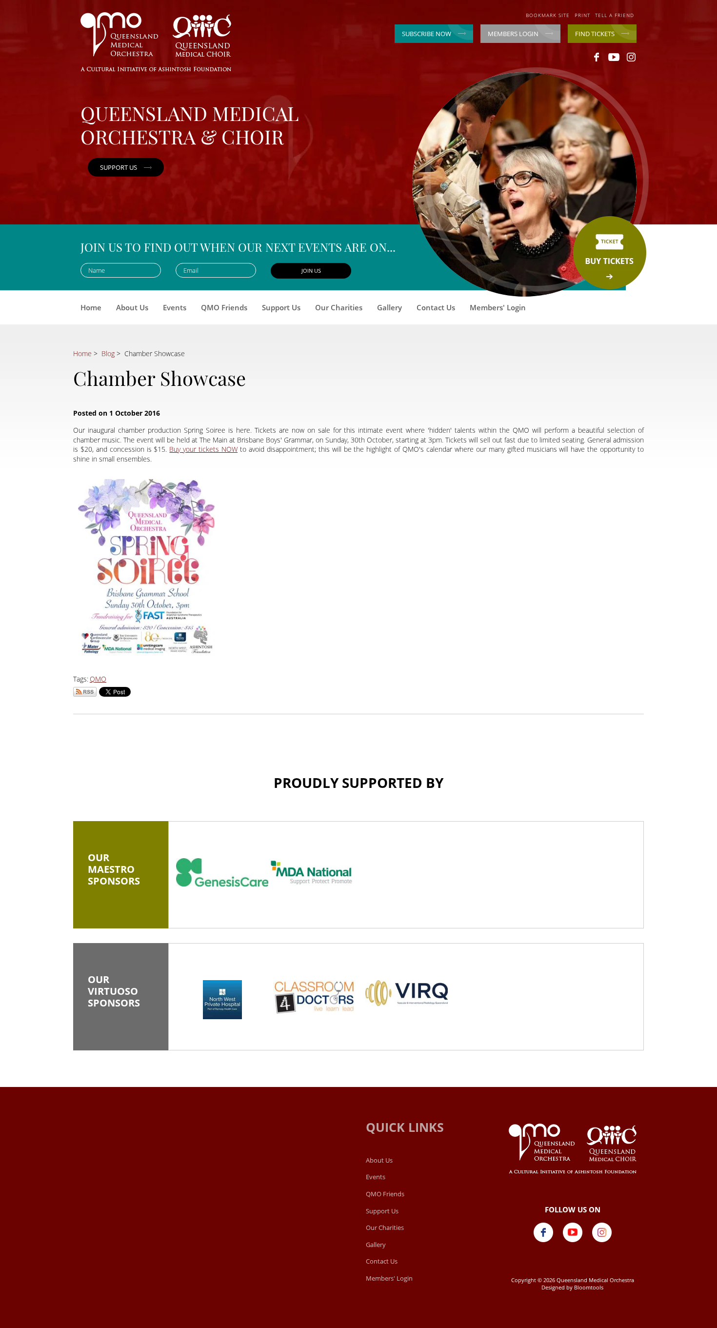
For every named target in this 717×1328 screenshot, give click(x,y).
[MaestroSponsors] (222, 872)
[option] (222, 872)
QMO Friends (224, 307)
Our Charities (338, 307)
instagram (631, 57)
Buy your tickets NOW (203, 449)
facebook (596, 57)
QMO (98, 679)
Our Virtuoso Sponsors (120, 994)
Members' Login (498, 307)
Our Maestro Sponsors (120, 873)
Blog (108, 353)
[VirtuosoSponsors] (222, 999)
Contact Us (436, 307)
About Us (132, 307)
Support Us (281, 307)
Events (174, 307)
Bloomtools (588, 1287)
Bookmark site (548, 15)
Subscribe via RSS (85, 692)
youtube (613, 57)
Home (90, 307)
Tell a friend (614, 15)
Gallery (389, 307)
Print (582, 15)
